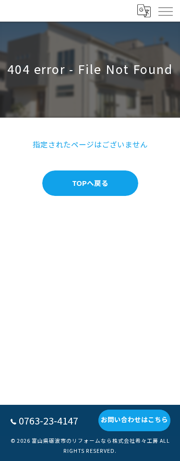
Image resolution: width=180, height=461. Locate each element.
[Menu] (165, 10)
